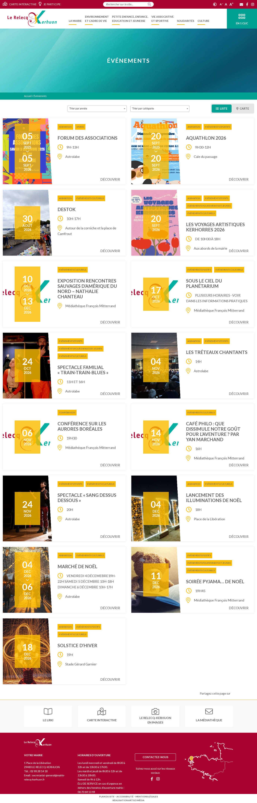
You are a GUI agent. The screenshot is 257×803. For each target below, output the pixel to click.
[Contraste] (215, 4)
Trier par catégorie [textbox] (143, 108)
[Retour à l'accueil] (37, 743)
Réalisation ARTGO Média (128, 800)
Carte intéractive (22, 4)
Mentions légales (146, 796)
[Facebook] (247, 4)
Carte (244, 108)
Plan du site (106, 796)
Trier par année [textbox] (78, 108)
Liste (223, 108)
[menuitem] (75, 19)
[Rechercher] (149, 4)
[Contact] (241, 4)
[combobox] (97, 108)
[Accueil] (32, 19)
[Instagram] (252, 4)
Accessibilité (124, 796)
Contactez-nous (155, 757)
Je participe (52, 4)
